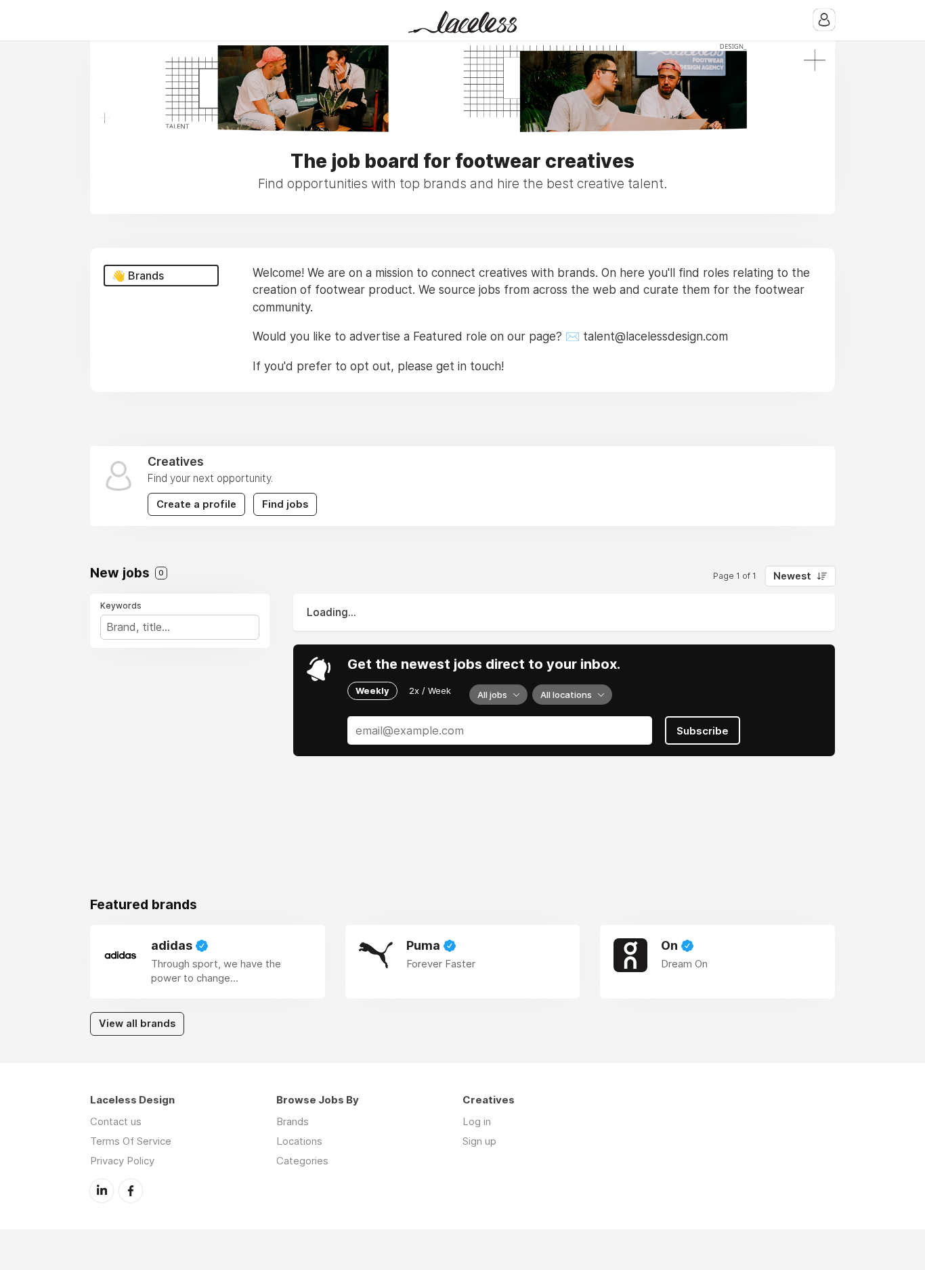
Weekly (372, 690)
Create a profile (196, 504)
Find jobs (285, 504)
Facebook (130, 1190)
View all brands (137, 1023)
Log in (476, 1121)
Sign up (479, 1141)
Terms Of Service (130, 1141)
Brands (292, 1121)
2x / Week (430, 690)
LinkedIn (101, 1190)
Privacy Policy (122, 1160)
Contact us (116, 1121)
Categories (302, 1160)
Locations (299, 1141)
